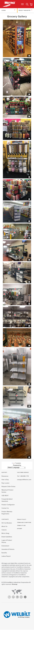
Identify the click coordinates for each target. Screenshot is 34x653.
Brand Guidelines (7, 537)
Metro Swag (5, 533)
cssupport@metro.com (24, 479)
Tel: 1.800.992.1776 (23, 476)
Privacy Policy (21, 519)
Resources (5, 476)
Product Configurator (8, 504)
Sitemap (19, 528)
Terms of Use (21, 525)
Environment (5, 546)
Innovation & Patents (8, 549)
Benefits (4, 553)
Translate (18, 463)
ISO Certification (7, 523)
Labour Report (6, 556)
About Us (4, 526)
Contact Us (5, 508)
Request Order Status (8, 486)
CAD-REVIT (5, 495)
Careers (4, 530)
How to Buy (5, 479)
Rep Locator (5, 483)
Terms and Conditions (24, 522)
